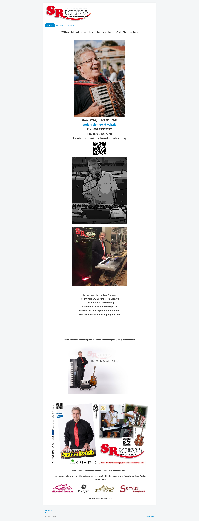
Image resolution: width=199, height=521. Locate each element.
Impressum (49, 510)
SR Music (50, 25)
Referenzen (70, 25)
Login (47, 512)
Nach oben (150, 516)
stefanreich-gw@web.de (99, 124)
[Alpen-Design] (105, 488)
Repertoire (59, 25)
